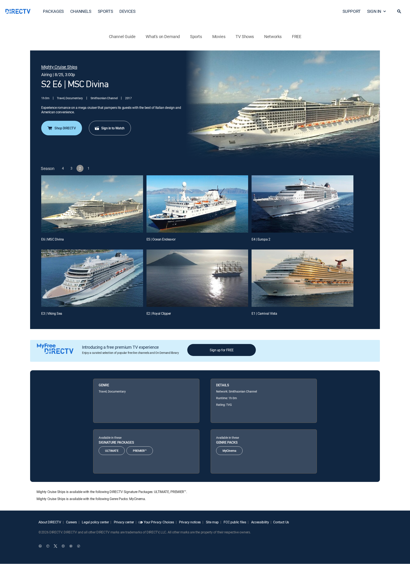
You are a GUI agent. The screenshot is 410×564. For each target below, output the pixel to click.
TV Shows (245, 36)
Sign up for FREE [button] (221, 350)
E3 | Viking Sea (51, 313)
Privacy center (123, 522)
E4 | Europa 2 (261, 239)
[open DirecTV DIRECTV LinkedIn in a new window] (40, 546)
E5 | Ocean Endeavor (161, 239)
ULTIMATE (111, 451)
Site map (212, 522)
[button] (399, 11)
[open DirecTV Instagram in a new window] (63, 546)
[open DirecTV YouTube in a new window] (71, 546)
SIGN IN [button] (374, 11)
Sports (196, 36)
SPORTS (105, 11)
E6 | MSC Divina (52, 239)
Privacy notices (189, 522)
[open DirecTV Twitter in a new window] (55, 546)
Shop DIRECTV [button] (65, 128)
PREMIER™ (139, 451)
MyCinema (229, 451)
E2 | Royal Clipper (158, 313)
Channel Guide (122, 36)
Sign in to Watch (112, 128)
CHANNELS (80, 11)
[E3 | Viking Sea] (92, 278)
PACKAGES (53, 11)
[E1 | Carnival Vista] (302, 278)
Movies (219, 36)
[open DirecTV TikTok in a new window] (78, 546)
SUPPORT (352, 11)
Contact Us (281, 522)
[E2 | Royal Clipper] (197, 278)
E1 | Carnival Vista (264, 313)
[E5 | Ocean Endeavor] (197, 204)
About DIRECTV (49, 522)
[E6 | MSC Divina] (92, 204)
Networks (273, 36)
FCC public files (234, 522)
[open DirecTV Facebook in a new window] (48, 546)
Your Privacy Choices (159, 522)
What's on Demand (163, 36)
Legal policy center (95, 522)
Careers (71, 522)
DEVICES (127, 11)
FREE (296, 36)
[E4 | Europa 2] (302, 204)
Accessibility (259, 522)
